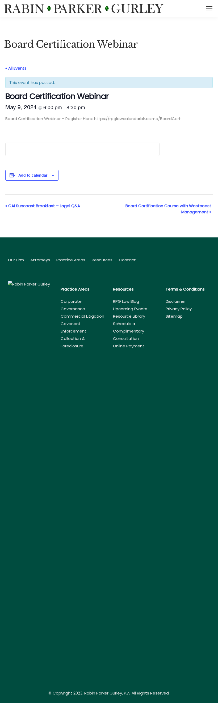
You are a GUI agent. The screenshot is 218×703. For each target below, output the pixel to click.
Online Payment (128, 346)
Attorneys (40, 260)
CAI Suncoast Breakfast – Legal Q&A (42, 205)
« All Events (16, 68)
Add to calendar (32, 175)
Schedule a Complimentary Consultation (128, 331)
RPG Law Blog (126, 301)
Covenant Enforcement (73, 327)
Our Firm (16, 260)
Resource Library (129, 316)
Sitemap (174, 316)
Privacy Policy (179, 309)
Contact (127, 260)
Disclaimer (176, 301)
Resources (102, 260)
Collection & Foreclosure (73, 342)
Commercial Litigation (82, 316)
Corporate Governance (73, 305)
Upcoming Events (130, 309)
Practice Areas (70, 260)
